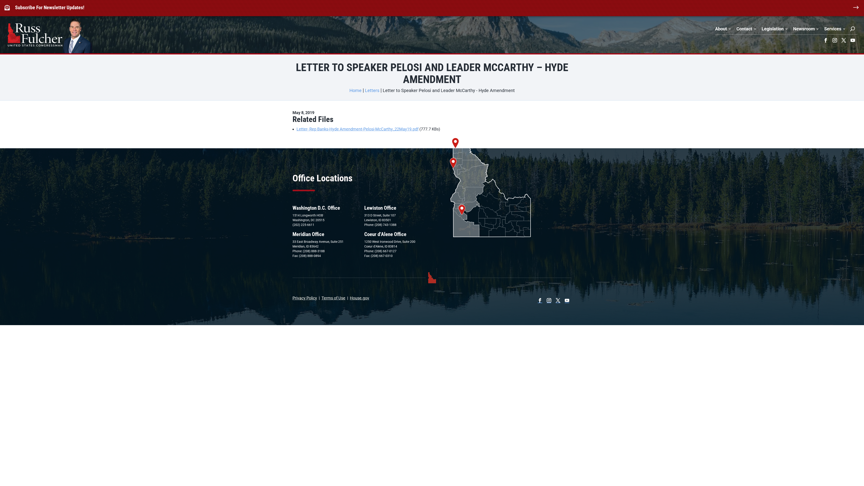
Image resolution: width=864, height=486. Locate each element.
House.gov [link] (359, 298)
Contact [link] (744, 28)
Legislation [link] (773, 28)
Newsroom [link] (804, 28)
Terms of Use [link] (333, 298)
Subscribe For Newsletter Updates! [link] (49, 7)
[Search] (852, 28)
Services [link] (832, 28)
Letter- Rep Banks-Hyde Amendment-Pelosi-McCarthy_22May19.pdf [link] (357, 129)
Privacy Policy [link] (304, 298)
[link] (8, 7)
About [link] (721, 28)
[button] (825, 40)
